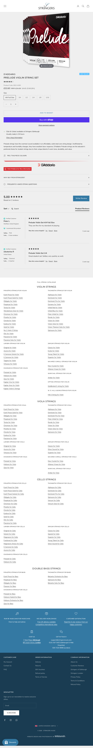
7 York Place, (31, 640)
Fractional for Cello (10, 540)
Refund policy (40, 673)
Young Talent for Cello (56, 540)
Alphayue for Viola (54, 409)
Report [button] (51, 231)
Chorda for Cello (9, 510)
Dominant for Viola (54, 413)
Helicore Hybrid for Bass (12, 597)
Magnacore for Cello (11, 537)
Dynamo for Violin (54, 304)
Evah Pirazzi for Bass (11, 576)
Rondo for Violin (54, 317)
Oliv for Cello (8, 520)
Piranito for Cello (10, 507)
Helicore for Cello (10, 562)
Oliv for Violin (8, 334)
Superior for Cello (54, 537)
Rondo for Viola (53, 422)
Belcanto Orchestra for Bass (58, 576)
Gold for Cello (9, 517)
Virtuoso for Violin (10, 364)
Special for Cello (53, 534)
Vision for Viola (53, 425)
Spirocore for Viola (54, 432)
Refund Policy (75, 684)
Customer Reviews (77, 666)
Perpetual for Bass (10, 580)
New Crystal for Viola (55, 461)
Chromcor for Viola (10, 425)
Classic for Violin (54, 348)
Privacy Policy (75, 677)
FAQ (5, 669)
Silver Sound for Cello (56, 544)
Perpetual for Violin (10, 304)
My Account (8, 662)
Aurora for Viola (9, 449)
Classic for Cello (53, 531)
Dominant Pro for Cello (56, 494)
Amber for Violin (54, 378)
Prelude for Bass (9, 594)
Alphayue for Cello (54, 487)
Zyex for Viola (8, 468)
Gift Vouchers (40, 669)
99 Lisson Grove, (32, 643)
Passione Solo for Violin (12, 340)
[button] (46, 81)
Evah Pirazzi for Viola (11, 409)
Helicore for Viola (10, 464)
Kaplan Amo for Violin (11, 385)
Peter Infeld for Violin (55, 314)
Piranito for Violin (10, 317)
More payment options (47, 125)
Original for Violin (10, 348)
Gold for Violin (9, 327)
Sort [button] (6, 208)
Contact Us (7, 666)
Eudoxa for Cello (9, 513)
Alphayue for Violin (55, 295)
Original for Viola (10, 446)
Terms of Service (41, 677)
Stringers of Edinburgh (79, 669)
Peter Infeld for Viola (55, 419)
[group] (15, 197)
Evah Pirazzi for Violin (11, 295)
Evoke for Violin (53, 351)
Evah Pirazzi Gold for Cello (13, 491)
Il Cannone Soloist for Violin (14, 354)
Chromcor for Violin (11, 314)
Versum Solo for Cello (56, 504)
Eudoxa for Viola (9, 435)
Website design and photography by (46, 736)
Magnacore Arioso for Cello (13, 544)
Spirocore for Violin (55, 330)
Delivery (38, 662)
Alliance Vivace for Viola (56, 464)
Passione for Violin (10, 337)
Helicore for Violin (10, 376)
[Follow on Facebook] (5, 720)
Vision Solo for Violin (55, 324)
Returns (38, 666)
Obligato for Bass (10, 583)
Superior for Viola (54, 453)
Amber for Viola (53, 473)
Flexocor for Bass (10, 586)
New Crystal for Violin (56, 366)
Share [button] (55, 231)
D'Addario (9, 74)
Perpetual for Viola (10, 419)
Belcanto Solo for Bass (56, 583)
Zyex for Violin (9, 379)
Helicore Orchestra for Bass (13, 600)
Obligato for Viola (10, 416)
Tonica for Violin (9, 308)
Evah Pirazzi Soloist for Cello (14, 494)
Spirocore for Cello (54, 497)
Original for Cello (10, 531)
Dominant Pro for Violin (56, 301)
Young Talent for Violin (56, 354)
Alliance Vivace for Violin (56, 369)
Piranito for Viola (10, 429)
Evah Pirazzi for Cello (11, 487)
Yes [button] (46, 231)
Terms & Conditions (78, 681)
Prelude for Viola (10, 461)
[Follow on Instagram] (11, 720)
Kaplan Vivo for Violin (11, 382)
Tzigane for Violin (10, 361)
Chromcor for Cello (10, 504)
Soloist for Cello (9, 534)
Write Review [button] (81, 198)
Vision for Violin (53, 321)
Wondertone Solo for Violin (13, 311)
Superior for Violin (54, 357)
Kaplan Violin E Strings (12, 389)
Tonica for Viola (9, 422)
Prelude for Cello (10, 559)
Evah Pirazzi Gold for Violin (13, 298)
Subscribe (11, 713)
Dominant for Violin (55, 298)
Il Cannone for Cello (11, 547)
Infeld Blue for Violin (55, 311)
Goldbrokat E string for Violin (58, 386)
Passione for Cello (10, 523)
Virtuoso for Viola (10, 453)
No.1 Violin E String (11, 330)
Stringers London (77, 673)
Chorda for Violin (10, 321)
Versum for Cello (54, 500)
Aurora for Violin (10, 351)
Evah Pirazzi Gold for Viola (13, 413)
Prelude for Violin (10, 372)
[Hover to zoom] (46, 40)
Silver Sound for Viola (56, 449)
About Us (74, 662)
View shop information (14, 138)
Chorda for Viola (9, 432)
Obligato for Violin (10, 301)
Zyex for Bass (8, 604)
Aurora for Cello (9, 550)
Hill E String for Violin (56, 395)
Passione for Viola (10, 438)
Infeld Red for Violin (55, 308)
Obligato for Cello (10, 497)
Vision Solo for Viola (55, 429)
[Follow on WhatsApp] (16, 720)
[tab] (82, 209)
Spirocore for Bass (54, 580)
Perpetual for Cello (10, 500)
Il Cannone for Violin (11, 357)
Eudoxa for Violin (10, 324)
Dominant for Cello (54, 491)
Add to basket (46, 113)
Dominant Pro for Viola (56, 416)
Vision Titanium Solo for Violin (59, 327)
